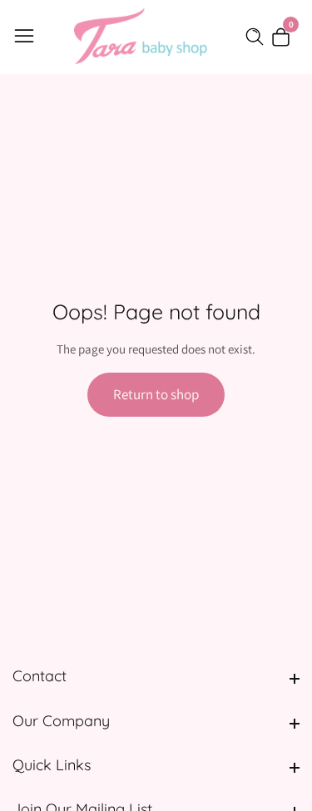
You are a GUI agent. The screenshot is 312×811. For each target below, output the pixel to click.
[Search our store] (257, 36)
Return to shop (156, 394)
